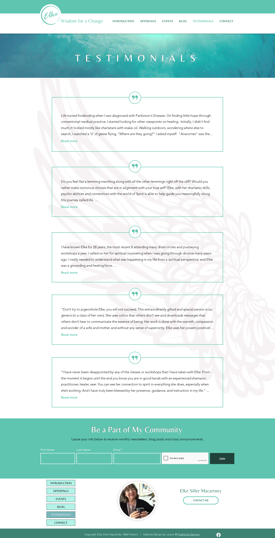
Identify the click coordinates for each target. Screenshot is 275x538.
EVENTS (61, 499)
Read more (69, 141)
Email (117, 449)
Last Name (83, 449)
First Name (47, 449)
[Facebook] (218, 535)
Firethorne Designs (189, 534)
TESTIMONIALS (61, 514)
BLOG (61, 506)
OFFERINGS (60, 491)
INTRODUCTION (61, 483)
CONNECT (60, 522)
